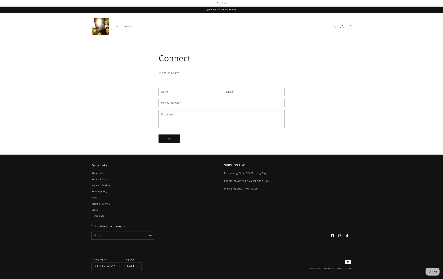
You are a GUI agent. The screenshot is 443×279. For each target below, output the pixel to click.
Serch (95, 209)
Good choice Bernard (325, 268)
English (130, 266)
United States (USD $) (105, 266)
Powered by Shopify (343, 268)
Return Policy (99, 179)
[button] (334, 26)
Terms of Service (101, 203)
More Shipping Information (241, 188)
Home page (98, 215)
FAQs (94, 197)
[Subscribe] (150, 235)
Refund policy (99, 191)
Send (169, 138)
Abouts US (97, 173)
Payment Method (101, 185)
